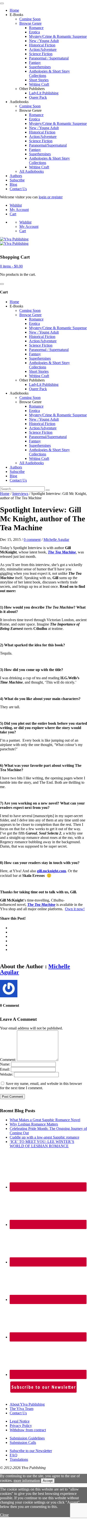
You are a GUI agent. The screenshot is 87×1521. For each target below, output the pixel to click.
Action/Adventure (43, 49)
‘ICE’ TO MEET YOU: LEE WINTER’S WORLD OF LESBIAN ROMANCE (42, 1144)
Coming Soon (30, 19)
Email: (5, 1069)
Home (14, 10)
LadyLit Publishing (43, 93)
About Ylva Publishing (27, 1404)
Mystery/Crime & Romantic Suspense (58, 36)
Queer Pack (38, 97)
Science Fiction (40, 54)
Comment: (8, 1060)
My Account (19, 210)
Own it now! (75, 909)
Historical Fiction (42, 45)
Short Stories (39, 80)
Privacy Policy (21, 1426)
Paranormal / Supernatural (49, 58)
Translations (19, 1459)
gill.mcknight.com (51, 871)
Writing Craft (39, 84)
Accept (48, 1481)
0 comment (32, 539)
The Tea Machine (62, 552)
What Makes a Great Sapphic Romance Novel (45, 1120)
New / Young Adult (44, 41)
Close (4, 1515)
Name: (5, 1064)
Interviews (20, 494)
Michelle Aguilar (56, 539)
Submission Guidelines (27, 1438)
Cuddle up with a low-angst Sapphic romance (44, 1137)
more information (27, 1480)
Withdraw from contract (28, 1430)
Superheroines (40, 67)
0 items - (11, 266)
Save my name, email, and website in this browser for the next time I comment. (41, 1085)
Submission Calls (23, 1442)
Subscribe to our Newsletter (31, 1451)
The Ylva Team (21, 1409)
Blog (13, 184)
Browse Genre (30, 23)
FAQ (13, 1455)
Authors (16, 176)
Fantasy (35, 62)
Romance (36, 28)
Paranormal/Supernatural (48, 145)
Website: (6, 1074)
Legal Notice (19, 1421)
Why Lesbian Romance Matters (34, 1124)
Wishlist (16, 205)
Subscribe (17, 180)
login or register (51, 197)
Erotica (34, 32)
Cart (13, 214)
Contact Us (18, 189)
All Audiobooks (31, 171)
